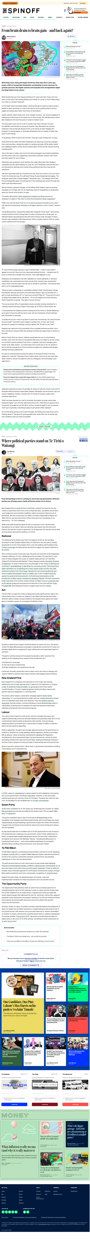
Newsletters (70, 17)
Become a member (83, 17)
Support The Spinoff (10, 3)
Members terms (57, 1194)
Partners (4, 1200)
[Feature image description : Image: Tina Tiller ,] (19, 1131)
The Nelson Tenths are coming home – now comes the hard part (27, 936)
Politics (6, 17)
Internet (4, 1197)
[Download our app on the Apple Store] (24, 1213)
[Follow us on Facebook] (3, 1213)
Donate (55, 1191)
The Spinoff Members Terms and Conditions (24, 1217)
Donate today (77, 12)
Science (4, 1203)
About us (38, 1194)
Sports (21, 1197)
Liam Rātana (10, 451)
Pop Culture (16, 17)
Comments (70, 451)
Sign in (84, 3)
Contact (38, 1191)
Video (3, 1191)
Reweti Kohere (11, 36)
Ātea (25, 17)
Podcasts (59, 17)
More (49, 17)
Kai (2, 1194)
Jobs (46, 1194)
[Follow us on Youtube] (9, 1213)
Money (4, 26)
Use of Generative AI (40, 1197)
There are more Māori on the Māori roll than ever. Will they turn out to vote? (30, 941)
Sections (40, 17)
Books (32, 17)
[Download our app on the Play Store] (28, 1213)
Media (20, 1200)
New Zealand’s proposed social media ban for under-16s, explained (28, 931)
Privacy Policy (5, 1217)
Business (21, 1203)
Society (21, 1191)
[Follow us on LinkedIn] (16, 1213)
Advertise (47, 1191)
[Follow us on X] (6, 1213)
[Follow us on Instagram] (13, 1213)
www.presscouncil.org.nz (45, 1224)
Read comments (31, 965)
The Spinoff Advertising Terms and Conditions (53, 1217)
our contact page (73, 1222)
